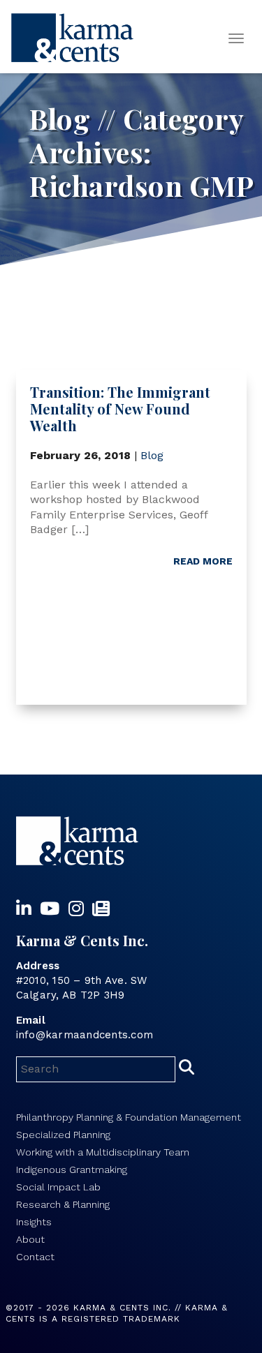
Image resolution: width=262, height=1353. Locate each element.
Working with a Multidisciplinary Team (102, 1152)
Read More (203, 561)
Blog (151, 455)
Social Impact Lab (58, 1187)
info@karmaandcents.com (85, 1035)
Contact (35, 1256)
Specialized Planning (63, 1134)
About (30, 1239)
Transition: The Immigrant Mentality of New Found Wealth (120, 408)
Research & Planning (63, 1204)
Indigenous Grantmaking (71, 1169)
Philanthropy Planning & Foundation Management (128, 1117)
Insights (34, 1221)
